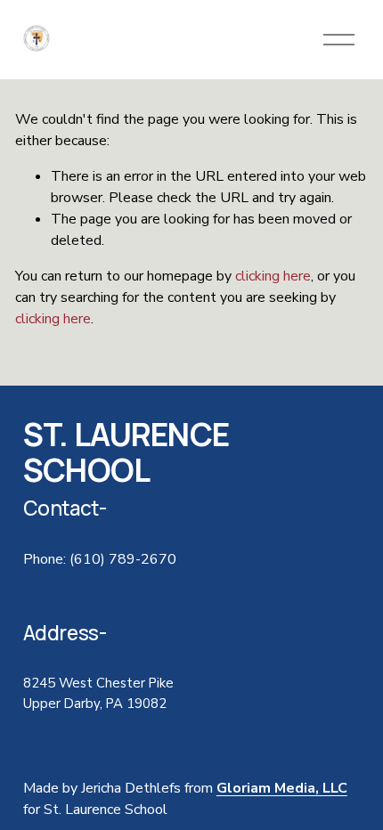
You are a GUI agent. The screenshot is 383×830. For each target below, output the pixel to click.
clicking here (273, 276)
